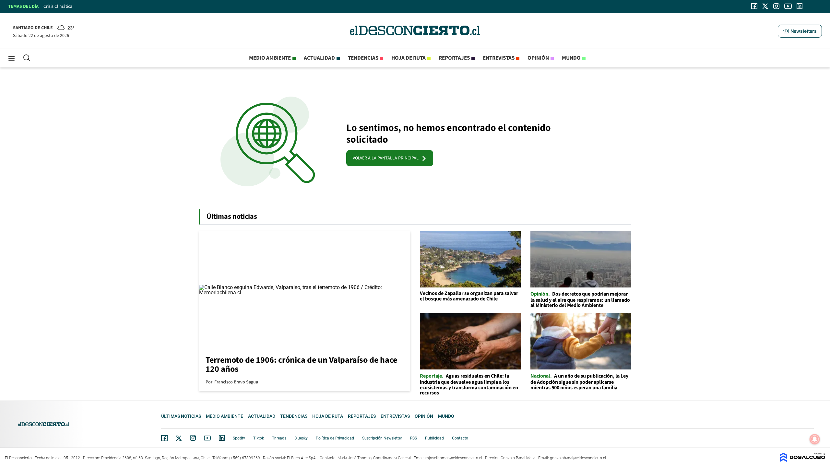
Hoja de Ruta (408, 58)
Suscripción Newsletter (382, 438)
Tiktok (258, 438)
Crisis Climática (57, 6)
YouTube (207, 438)
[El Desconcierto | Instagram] (776, 6)
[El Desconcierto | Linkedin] (799, 6)
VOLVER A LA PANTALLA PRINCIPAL (387, 158)
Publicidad (434, 438)
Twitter (179, 438)
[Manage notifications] (815, 439)
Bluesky (301, 438)
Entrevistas (499, 58)
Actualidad (319, 58)
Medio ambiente (270, 58)
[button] (800, 31)
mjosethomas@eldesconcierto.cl (453, 458)
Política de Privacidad (335, 438)
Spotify (239, 438)
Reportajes (454, 58)
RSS (413, 438)
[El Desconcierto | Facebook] (754, 6)
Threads (279, 438)
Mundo (571, 58)
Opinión (538, 58)
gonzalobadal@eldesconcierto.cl (578, 458)
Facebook (164, 438)
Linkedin (222, 438)
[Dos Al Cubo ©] (802, 460)
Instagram (193, 438)
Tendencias (363, 58)
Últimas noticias (181, 416)
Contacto (460, 438)
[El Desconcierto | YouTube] (788, 6)
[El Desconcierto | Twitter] (765, 6)
